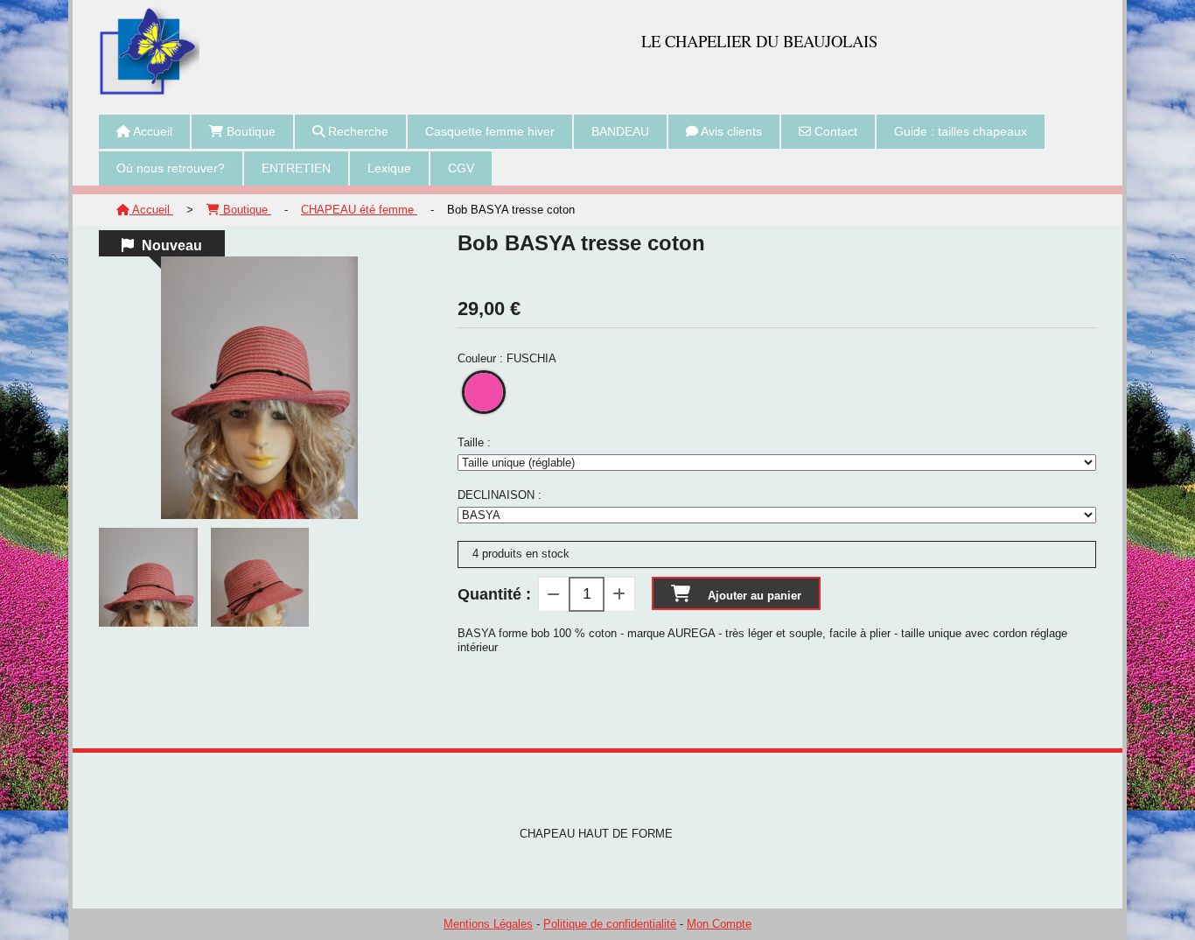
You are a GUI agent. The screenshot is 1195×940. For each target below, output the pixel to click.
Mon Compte (719, 923)
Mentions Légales (488, 923)
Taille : (474, 442)
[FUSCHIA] (484, 392)
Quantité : (494, 594)
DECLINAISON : (500, 495)
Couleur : (507, 358)
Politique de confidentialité (609, 923)
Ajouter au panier (754, 595)
